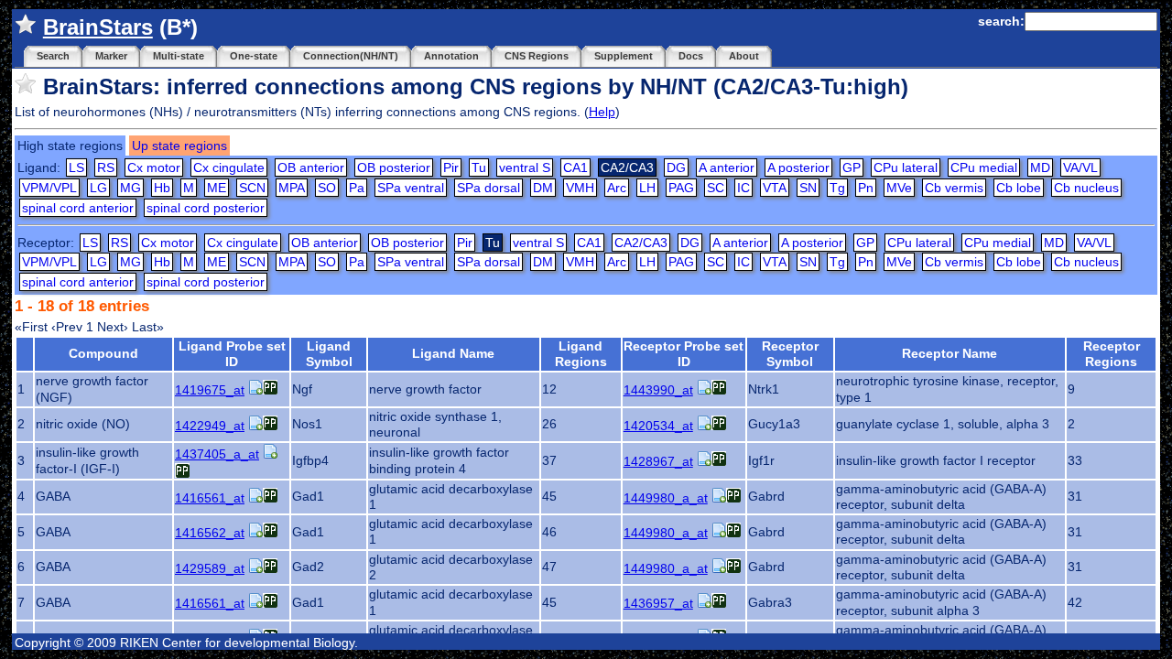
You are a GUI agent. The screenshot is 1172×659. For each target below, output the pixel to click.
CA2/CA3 (640, 242)
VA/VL (1080, 167)
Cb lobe (1018, 187)
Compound (103, 353)
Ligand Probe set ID (232, 354)
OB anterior (310, 167)
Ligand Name (453, 353)
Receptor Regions (1111, 354)
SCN (252, 187)
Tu (479, 167)
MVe (899, 187)
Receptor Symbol (790, 354)
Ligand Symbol (329, 354)
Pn (866, 187)
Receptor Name (949, 353)
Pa (356, 187)
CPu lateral (906, 167)
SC (715, 187)
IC (743, 187)
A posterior (798, 167)
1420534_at (658, 425)
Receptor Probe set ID (683, 354)
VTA (775, 187)
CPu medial (983, 167)
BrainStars (98, 27)
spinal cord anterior (78, 207)
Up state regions (179, 145)
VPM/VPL (49, 187)
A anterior (726, 167)
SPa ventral (410, 187)
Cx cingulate (229, 167)
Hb (162, 187)
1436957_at (658, 603)
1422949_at (209, 425)
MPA (291, 187)
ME (216, 187)
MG (130, 187)
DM (543, 187)
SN (808, 187)
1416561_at (209, 498)
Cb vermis (954, 187)
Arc (616, 187)
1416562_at (209, 532)
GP (851, 167)
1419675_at (209, 390)
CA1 (575, 167)
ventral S (524, 167)
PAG (681, 187)
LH (647, 187)
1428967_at (658, 461)
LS (76, 167)
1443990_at (658, 390)
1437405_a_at (217, 454)
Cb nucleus (1086, 187)
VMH (580, 187)
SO (327, 187)
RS (105, 167)
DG (676, 167)
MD (1040, 167)
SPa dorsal (488, 187)
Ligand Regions (581, 354)
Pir (451, 167)
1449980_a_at (666, 498)
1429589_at (209, 568)
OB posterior (393, 167)
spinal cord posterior (205, 207)
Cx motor (153, 167)
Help (602, 111)
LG (98, 187)
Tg (837, 187)
